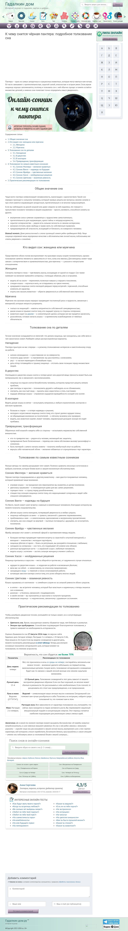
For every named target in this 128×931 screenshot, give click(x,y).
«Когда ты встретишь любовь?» (26, 806)
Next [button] (124, 15)
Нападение (19, 153)
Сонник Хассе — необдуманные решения (32, 175)
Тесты (42, 21)
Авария (24, 758)
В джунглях (19, 155)
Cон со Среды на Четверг (27, 772)
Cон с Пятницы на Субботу (27, 776)
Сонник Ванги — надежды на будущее (31, 169)
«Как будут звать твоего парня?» (26, 803)
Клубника (31, 758)
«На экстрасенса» (63, 809)
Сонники (32, 21)
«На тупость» (61, 814)
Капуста (77, 758)
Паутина (52, 758)
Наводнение (45, 758)
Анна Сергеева (28, 785)
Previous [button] (3, 15)
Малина (37, 758)
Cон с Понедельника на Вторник (27, 768)
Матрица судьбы (75, 21)
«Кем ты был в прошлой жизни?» (70, 820)
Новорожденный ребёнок (64, 758)
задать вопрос (81, 791)
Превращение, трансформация (28, 161)
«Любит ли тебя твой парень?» (25, 812)
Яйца (82, 758)
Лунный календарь (118, 21)
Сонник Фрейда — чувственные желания (32, 172)
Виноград (10, 760)
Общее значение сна (18, 139)
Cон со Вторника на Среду (70, 768)
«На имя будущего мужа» (23, 823)
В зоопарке (19, 158)
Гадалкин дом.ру (16, 920)
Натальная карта (85, 21)
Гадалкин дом (19, 4)
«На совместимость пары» (23, 817)
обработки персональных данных (69, 882)
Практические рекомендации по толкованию (29, 180)
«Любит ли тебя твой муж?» (24, 814)
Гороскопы (21, 21)
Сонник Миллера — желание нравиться (31, 166)
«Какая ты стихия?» (64, 823)
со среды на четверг (55, 662)
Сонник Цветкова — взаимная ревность (31, 177)
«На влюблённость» (21, 820)
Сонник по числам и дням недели (27, 764)
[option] (10, 18)
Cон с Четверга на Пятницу (70, 772)
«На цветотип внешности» (67, 817)
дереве (31, 314)
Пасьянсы (64, 21)
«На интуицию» (62, 812)
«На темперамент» (20, 825)
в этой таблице (43, 642)
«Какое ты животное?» (66, 825)
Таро (53, 21)
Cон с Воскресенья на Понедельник (70, 764)
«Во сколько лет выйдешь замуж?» (27, 809)
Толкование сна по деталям (21, 150)
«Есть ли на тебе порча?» (67, 806)
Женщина (18, 144)
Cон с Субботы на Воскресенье (70, 776)
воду (24, 570)
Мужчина (18, 147)
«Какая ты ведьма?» (64, 803)
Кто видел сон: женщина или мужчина (25, 142)
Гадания (11, 21)
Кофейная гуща (96, 21)
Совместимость (107, 21)
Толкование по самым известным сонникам (28, 164)
